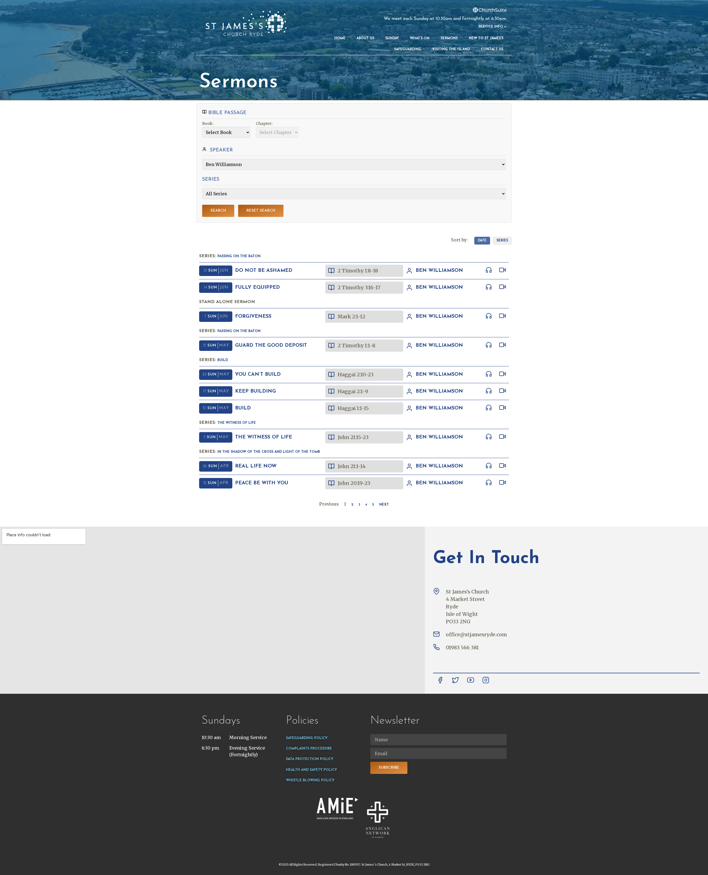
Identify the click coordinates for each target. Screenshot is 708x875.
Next (384, 504)
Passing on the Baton (239, 256)
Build (222, 360)
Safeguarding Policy (306, 738)
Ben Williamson (439, 271)
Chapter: (264, 123)
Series (502, 240)
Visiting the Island (451, 49)
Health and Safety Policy (311, 770)
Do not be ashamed (263, 270)
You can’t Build (258, 374)
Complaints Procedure (309, 748)
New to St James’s (486, 38)
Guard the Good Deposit (271, 345)
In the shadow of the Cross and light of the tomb (268, 452)
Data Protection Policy (309, 759)
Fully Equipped (257, 287)
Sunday (392, 38)
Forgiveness (253, 316)
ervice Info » (493, 26)
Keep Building (255, 391)
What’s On (420, 38)
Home (339, 38)
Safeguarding (407, 49)
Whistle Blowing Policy (310, 780)
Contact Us (492, 49)
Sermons (449, 38)
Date (482, 240)
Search (218, 211)
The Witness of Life (236, 423)
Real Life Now (256, 466)
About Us (365, 38)
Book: (208, 123)
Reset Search (260, 211)
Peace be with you (261, 483)
